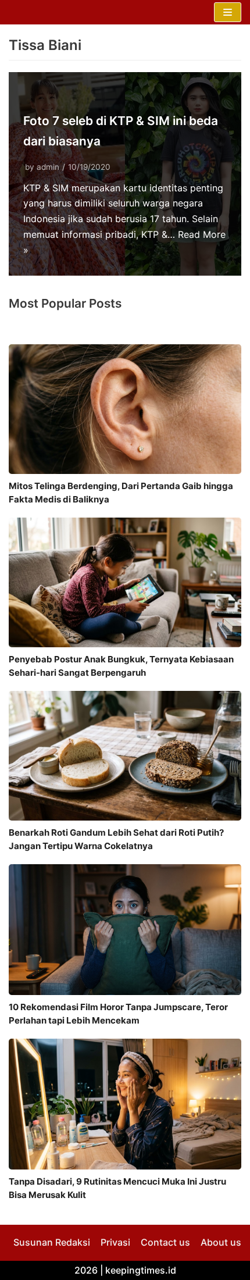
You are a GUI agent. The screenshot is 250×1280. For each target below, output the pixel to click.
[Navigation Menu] (227, 12)
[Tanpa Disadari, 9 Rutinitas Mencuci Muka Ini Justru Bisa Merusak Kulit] (125, 1104)
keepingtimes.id (140, 1270)
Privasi (115, 1242)
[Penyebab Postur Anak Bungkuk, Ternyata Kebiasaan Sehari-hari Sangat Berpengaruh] (125, 582)
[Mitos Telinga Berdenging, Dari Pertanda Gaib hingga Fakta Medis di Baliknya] (125, 409)
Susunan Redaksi (51, 1242)
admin (48, 167)
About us (221, 1242)
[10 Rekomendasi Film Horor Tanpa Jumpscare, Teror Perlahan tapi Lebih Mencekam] (125, 929)
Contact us (165, 1242)
